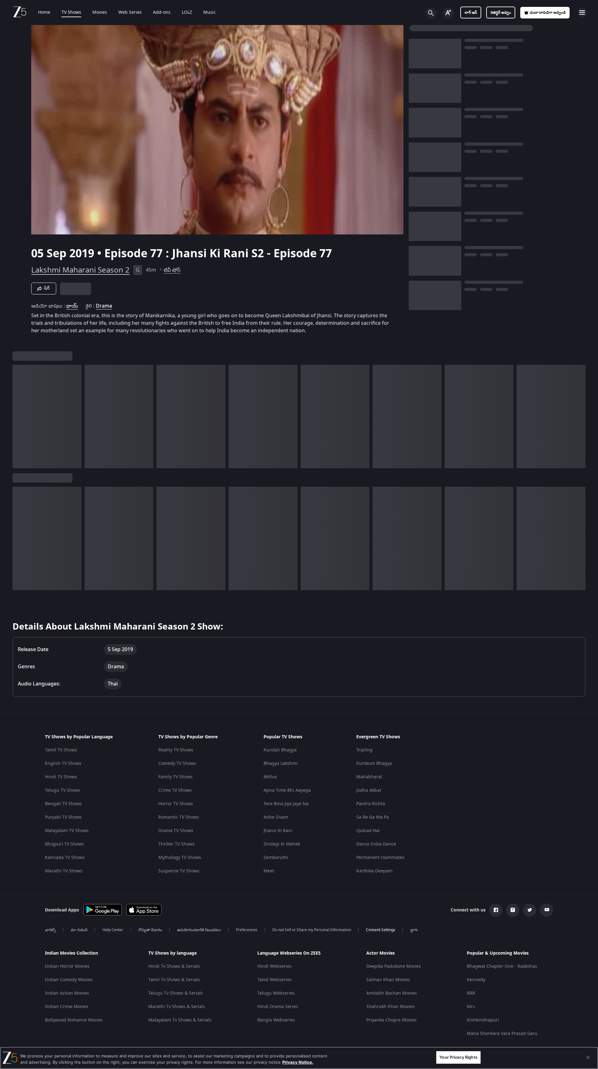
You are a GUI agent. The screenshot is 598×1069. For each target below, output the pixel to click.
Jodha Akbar (369, 790)
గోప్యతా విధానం (150, 930)
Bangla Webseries (276, 1020)
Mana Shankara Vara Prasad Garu (502, 1033)
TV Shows (71, 12)
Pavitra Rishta (370, 803)
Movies (99, 12)
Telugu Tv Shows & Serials (175, 993)
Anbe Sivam (276, 817)
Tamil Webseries (274, 979)
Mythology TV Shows (179, 857)
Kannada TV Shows (65, 857)
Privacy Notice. (297, 1062)
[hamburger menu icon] (582, 13)
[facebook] (495, 910)
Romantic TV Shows (178, 817)
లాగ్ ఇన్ (471, 12)
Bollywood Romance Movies (74, 1020)
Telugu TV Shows (62, 790)
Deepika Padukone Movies (393, 966)
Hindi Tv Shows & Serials (174, 966)
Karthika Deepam (374, 871)
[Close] (588, 1057)
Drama (104, 306)
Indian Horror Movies (67, 966)
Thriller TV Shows (176, 844)
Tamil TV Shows (61, 750)
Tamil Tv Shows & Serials (174, 979)
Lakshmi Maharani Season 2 (80, 270)
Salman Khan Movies (388, 979)
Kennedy (476, 979)
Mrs (471, 1006)
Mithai (270, 777)
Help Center (112, 930)
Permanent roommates (380, 857)
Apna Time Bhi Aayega (287, 790)
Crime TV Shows (175, 790)
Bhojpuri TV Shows (64, 844)
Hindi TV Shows (61, 777)
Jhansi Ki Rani (278, 830)
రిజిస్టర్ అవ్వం (501, 12)
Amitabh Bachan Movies (391, 993)
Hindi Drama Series (277, 1006)
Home (44, 12)
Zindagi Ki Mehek (282, 844)
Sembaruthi (276, 857)
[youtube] (546, 910)
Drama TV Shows (175, 830)
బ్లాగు (414, 930)
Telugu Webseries (276, 993)
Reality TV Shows (175, 750)
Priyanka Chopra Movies (391, 1020)
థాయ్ (72, 306)
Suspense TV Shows (179, 871)
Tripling (364, 750)
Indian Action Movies (67, 993)
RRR (471, 993)
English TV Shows (63, 763)
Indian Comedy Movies (69, 979)
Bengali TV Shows (63, 803)
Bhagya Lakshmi (281, 763)
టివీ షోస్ (172, 270)
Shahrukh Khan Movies (390, 1006)
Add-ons (162, 12)
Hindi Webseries (274, 966)
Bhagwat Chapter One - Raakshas (502, 966)
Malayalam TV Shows (67, 830)
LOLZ (187, 12)
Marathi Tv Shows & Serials (176, 1006)
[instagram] (512, 910)
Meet (269, 871)
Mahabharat (369, 777)
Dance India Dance (376, 844)
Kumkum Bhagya (374, 763)
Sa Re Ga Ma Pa (372, 817)
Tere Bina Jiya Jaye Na (286, 803)
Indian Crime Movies (66, 1006)
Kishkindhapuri (483, 1020)
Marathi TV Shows (63, 871)
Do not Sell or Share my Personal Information (311, 930)
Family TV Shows (175, 777)
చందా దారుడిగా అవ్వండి (548, 12)
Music (209, 12)
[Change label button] (448, 13)
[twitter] (529, 910)
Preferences (246, 930)
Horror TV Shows (175, 803)
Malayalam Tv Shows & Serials (179, 1020)
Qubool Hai (368, 830)
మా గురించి (79, 930)
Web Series (130, 12)
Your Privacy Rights (458, 1057)
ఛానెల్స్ (50, 930)
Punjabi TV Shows (63, 817)
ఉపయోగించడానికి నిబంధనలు (199, 930)
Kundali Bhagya (280, 750)
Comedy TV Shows (177, 763)
